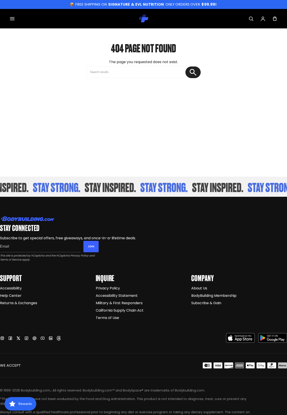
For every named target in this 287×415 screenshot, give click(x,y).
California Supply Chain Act (120, 310)
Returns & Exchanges (18, 303)
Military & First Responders (119, 303)
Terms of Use (107, 317)
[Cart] (275, 19)
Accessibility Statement (117, 295)
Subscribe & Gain (206, 303)
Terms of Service (10, 259)
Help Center (11, 295)
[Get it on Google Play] (272, 338)
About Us (199, 288)
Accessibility (11, 288)
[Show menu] (12, 19)
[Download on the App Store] (240, 338)
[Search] (251, 19)
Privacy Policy (79, 255)
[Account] (263, 19)
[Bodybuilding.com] (143, 19)
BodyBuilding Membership (214, 295)
